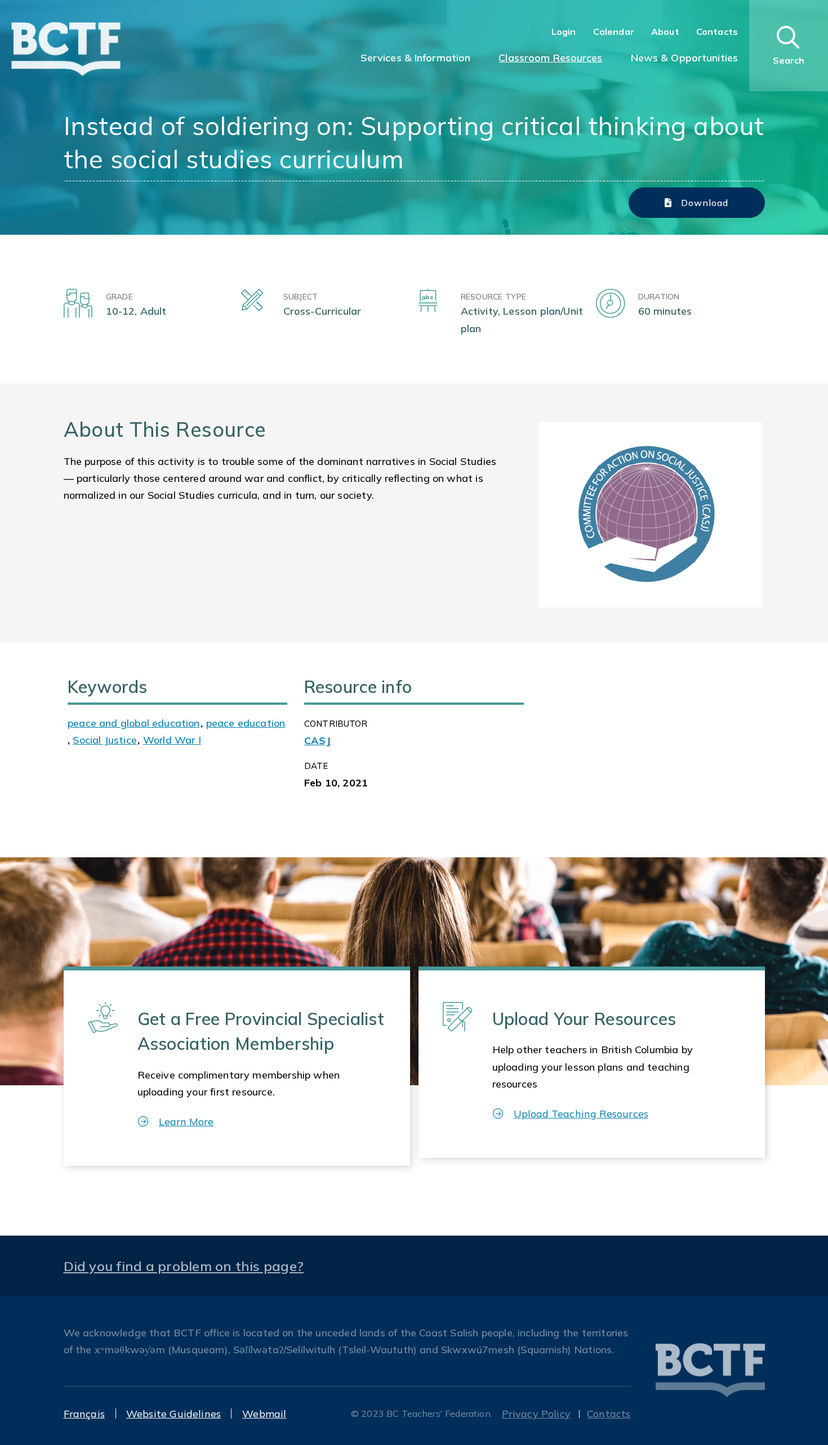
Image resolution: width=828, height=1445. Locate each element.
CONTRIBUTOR (336, 723)
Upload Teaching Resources (581, 1113)
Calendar (613, 31)
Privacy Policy (536, 1413)
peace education (246, 723)
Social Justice (105, 739)
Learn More (186, 1121)
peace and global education (134, 723)
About (665, 31)
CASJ (317, 740)
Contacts (717, 31)
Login (563, 31)
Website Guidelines (173, 1413)
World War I (172, 739)
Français (84, 1413)
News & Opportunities (684, 57)
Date (316, 765)
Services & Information (415, 57)
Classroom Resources (550, 57)
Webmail (264, 1413)
